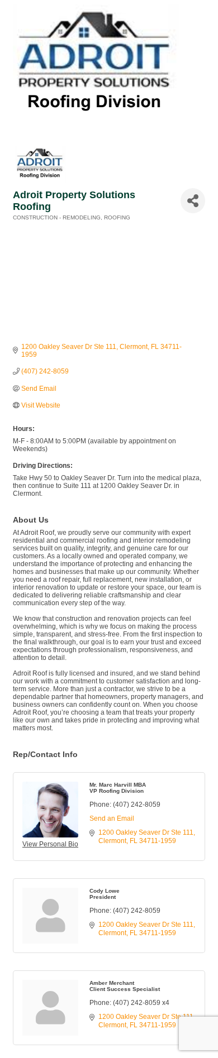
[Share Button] (193, 200)
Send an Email (111, 818)
